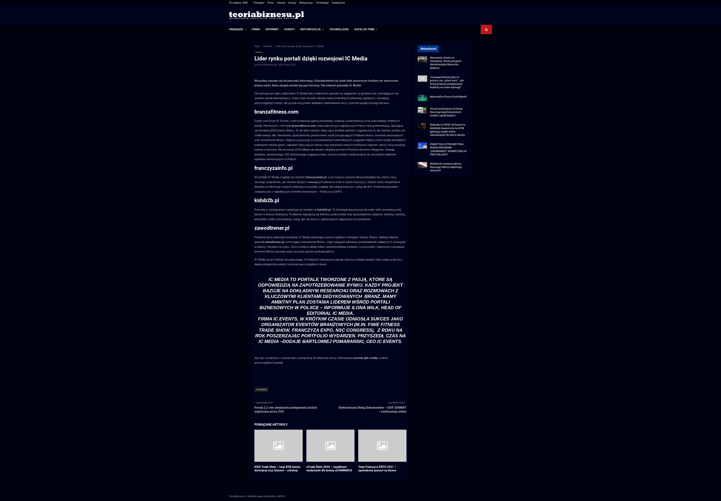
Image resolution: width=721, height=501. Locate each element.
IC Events (261, 390)
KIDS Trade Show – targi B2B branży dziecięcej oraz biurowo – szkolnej (277, 468)
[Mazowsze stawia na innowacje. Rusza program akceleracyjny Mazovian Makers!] (422, 59)
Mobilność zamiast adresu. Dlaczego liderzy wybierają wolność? (446, 167)
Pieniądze (259, 2)
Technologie (322, 2)
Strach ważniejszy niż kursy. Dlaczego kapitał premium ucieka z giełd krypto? (446, 112)
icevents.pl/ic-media (365, 357)
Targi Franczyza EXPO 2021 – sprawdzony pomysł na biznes (377, 468)
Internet (281, 2)
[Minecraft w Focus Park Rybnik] (422, 98)
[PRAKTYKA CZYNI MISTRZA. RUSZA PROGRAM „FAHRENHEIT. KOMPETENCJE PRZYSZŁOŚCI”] (422, 145)
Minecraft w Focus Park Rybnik (448, 96)
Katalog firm (338, 2)
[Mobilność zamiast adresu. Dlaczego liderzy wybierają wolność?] (422, 165)
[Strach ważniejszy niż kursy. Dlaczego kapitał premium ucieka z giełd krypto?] (422, 110)
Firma (271, 2)
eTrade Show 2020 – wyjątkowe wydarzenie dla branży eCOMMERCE (329, 468)
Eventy (292, 2)
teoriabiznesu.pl (269, 64)
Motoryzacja (306, 2)
